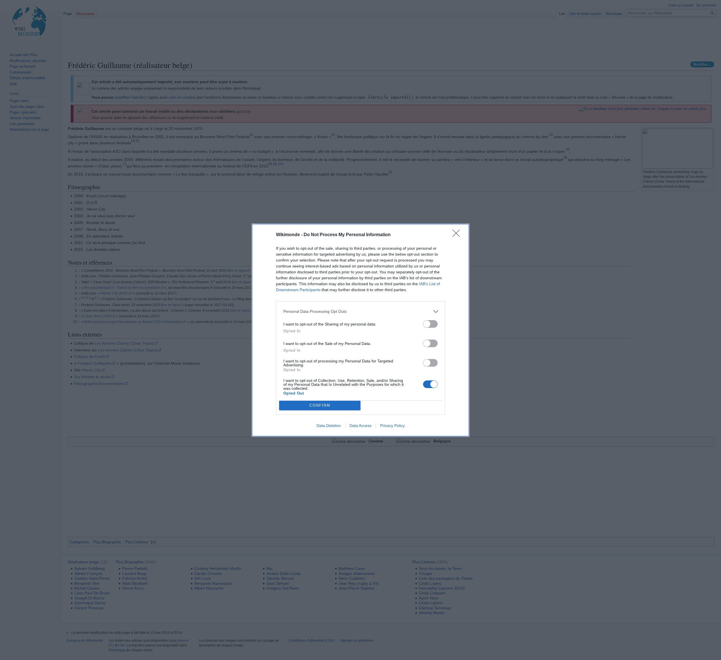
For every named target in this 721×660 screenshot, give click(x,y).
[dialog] (360, 330)
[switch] (430, 324)
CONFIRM (320, 405)
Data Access (360, 425)
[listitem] (360, 312)
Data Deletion (329, 425)
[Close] (458, 235)
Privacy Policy (392, 425)
